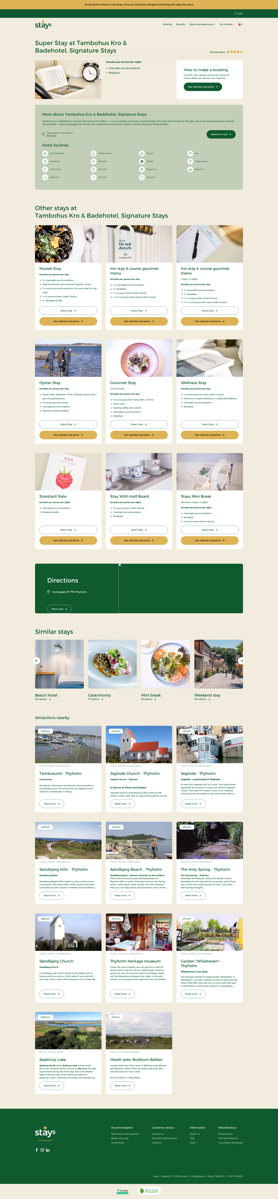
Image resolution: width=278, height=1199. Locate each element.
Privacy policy (225, 1133)
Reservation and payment (125, 1133)
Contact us (158, 1133)
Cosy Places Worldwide (230, 1142)
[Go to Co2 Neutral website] (149, 1191)
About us (195, 1133)
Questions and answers (164, 1138)
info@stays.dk (197, 1176)
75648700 (220, 1176)
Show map (51, 135)
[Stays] (43, 24)
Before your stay (120, 1138)
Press (193, 1142)
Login (240, 13)
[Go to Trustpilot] (122, 1191)
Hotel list (156, 1142)
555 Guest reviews (217, 52)
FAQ (192, 1138)
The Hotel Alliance (228, 1138)
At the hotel (117, 1142)
